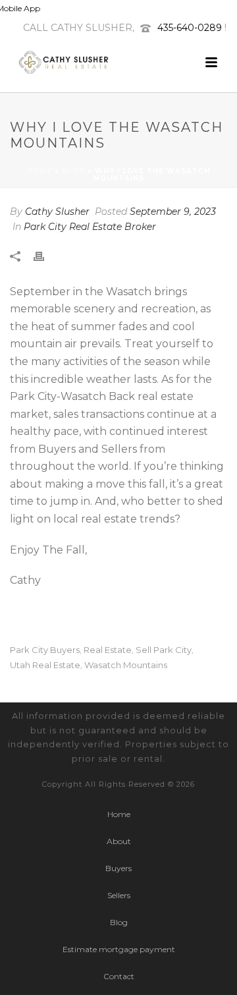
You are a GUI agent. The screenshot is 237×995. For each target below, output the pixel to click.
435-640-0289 (189, 28)
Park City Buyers (45, 650)
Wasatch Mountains (125, 665)
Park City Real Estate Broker (90, 227)
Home (39, 171)
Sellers (118, 895)
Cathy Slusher (57, 211)
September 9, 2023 (173, 211)
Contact (118, 976)
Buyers (118, 868)
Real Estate (108, 650)
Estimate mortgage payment (119, 949)
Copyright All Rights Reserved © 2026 (118, 784)
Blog (73, 171)
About (119, 841)
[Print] (45, 255)
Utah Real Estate (45, 665)
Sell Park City (164, 650)
